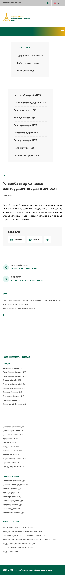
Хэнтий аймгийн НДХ (12, 454)
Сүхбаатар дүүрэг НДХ (26, 132)
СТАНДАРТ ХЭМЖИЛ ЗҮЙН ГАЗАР (18, 547)
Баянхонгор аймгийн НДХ (14, 376)
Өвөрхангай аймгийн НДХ (14, 404)
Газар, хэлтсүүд (25, 70)
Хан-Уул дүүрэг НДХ (24, 117)
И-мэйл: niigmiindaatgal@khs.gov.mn (19, 308)
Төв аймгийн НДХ (10, 439)
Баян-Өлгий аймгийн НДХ (14, 372)
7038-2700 (31, 268)
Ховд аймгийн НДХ (11, 446)
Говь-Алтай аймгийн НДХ (14, 384)
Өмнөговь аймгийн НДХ (13, 427)
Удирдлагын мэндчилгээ (30, 55)
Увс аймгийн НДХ (10, 442)
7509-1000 (17, 268)
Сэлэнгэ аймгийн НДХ (13, 434)
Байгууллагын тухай (28, 63)
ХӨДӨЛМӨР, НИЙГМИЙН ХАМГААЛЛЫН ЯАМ (22, 531)
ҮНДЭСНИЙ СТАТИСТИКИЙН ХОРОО (19, 543)
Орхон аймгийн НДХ (12, 462)
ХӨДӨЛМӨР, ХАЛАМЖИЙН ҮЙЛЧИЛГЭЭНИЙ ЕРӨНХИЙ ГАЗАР (29, 539)
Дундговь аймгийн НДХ (13, 396)
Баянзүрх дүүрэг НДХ (25, 125)
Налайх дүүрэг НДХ (24, 147)
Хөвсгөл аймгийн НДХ (13, 451)
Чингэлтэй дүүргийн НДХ (27, 95)
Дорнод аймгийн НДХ (12, 392)
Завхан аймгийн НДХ (12, 400)
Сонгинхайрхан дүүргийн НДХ (30, 102)
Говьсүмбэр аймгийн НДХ (14, 466)
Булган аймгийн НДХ (12, 380)
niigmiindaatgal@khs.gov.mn (27, 280)
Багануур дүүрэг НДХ (25, 140)
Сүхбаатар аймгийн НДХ (14, 430)
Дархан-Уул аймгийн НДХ (14, 458)
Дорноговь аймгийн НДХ (14, 388)
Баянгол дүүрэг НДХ (25, 110)
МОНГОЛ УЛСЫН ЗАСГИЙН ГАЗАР (18, 527)
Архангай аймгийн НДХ (13, 368)
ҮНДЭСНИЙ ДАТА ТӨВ (12, 551)
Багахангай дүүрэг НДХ (26, 155)
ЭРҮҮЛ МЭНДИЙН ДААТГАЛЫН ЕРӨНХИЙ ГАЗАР (24, 535)
